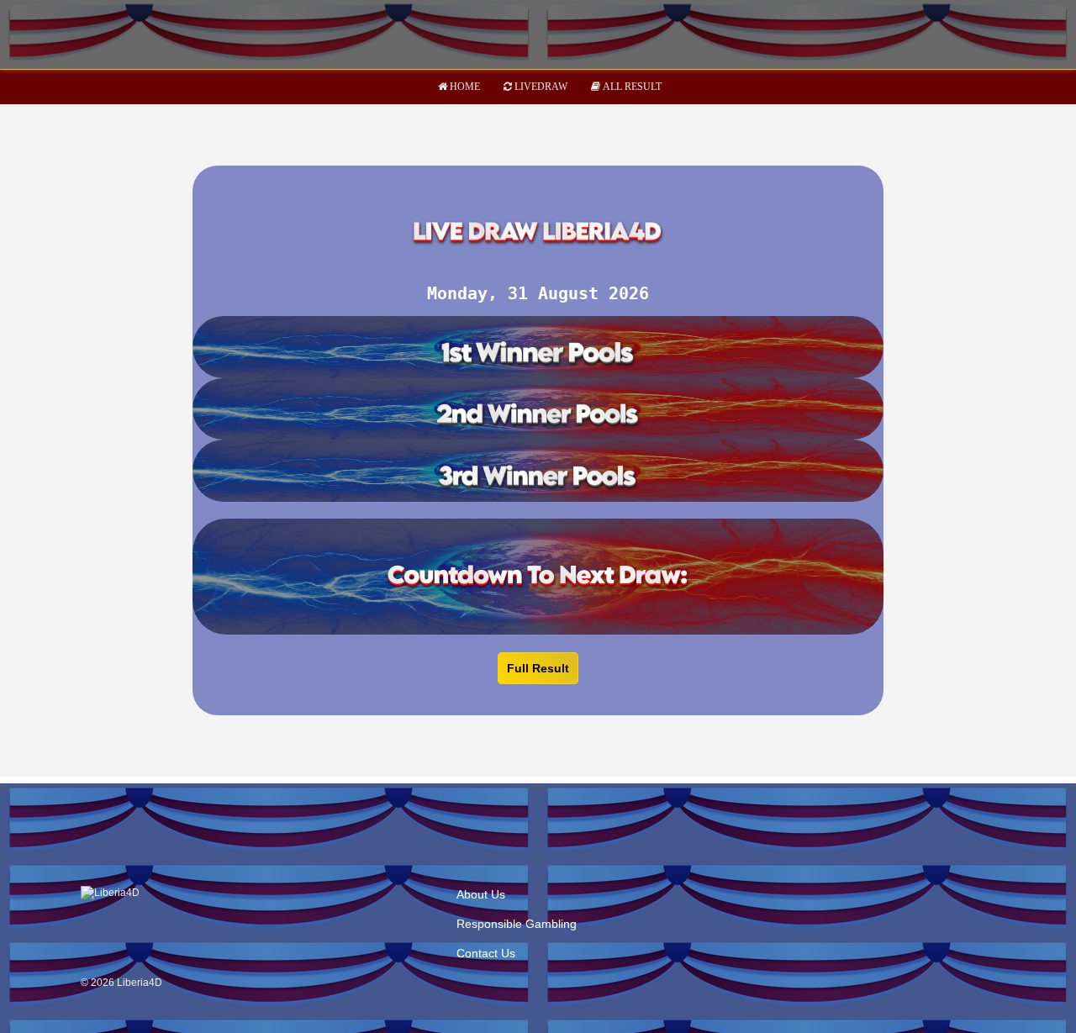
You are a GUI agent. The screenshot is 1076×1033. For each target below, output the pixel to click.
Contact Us (485, 953)
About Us (480, 894)
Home (465, 86)
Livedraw (540, 86)
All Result (632, 86)
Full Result (538, 668)
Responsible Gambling (516, 923)
